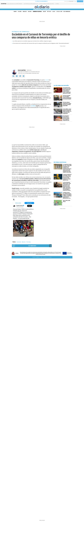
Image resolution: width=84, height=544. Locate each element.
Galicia (53, 11)
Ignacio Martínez (22, 70)
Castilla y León (59, 11)
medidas (33, 106)
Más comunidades (66, 11)
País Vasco (49, 11)
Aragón (44, 11)
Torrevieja (28, 242)
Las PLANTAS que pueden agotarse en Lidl (31, 3)
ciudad (46, 80)
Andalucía (25, 11)
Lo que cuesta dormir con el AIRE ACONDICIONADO (15, 3)
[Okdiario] (42, 6)
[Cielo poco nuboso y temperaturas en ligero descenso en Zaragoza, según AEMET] (58, 104)
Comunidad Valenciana (37, 11)
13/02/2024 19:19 (21, 73)
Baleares (30, 11)
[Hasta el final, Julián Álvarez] (58, 202)
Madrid (15, 11)
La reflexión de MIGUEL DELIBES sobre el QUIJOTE (47, 3)
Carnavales (19, 242)
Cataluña (19, 11)
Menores (24, 242)
